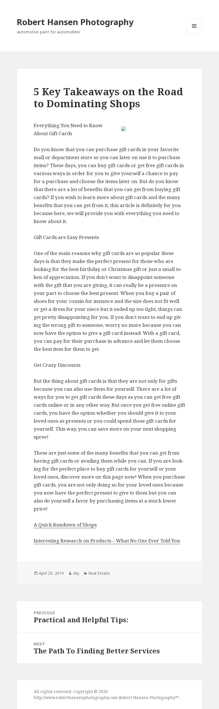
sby (76, 573)
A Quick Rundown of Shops (65, 524)
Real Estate (99, 573)
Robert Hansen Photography (75, 21)
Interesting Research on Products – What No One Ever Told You (107, 540)
